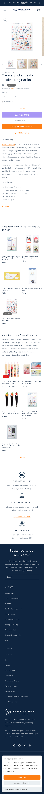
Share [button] (6, 206)
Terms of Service (21, 789)
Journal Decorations (12, 619)
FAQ (6, 660)
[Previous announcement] (4, 3)
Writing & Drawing (11, 625)
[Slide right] (41, 64)
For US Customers (11, 702)
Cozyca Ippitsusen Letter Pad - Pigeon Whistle (11, 289)
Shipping (13, 88)
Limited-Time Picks (12, 598)
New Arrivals (9, 593)
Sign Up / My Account (22, 516)
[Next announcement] (39, 3)
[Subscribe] (36, 577)
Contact (8, 665)
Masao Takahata (8, 144)
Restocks (8, 604)
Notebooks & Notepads (13, 609)
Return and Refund (12, 681)
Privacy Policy (9, 789)
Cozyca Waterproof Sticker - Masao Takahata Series (31, 257)
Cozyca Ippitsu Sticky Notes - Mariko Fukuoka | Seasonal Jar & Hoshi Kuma (11, 445)
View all (22, 457)
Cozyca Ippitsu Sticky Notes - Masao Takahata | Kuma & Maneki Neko (11, 258)
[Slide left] (2, 64)
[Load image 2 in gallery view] (22, 64)
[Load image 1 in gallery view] (11, 64)
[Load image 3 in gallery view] (33, 64)
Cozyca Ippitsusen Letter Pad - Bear (32, 289)
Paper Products (10, 614)
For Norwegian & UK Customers (17, 697)
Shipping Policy (10, 670)
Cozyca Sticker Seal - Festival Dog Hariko (11, 319)
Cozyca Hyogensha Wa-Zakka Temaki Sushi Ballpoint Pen (11, 413)
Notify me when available (22, 126)
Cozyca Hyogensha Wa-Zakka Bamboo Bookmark (11, 382)
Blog (6, 640)
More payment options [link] (22, 120)
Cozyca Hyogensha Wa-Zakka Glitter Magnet (31, 382)
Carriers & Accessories (13, 635)
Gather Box (9, 676)
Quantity (5, 92)
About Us (8, 655)
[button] (4, 9)
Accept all (22, 777)
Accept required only (22, 783)
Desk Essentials (10, 630)
